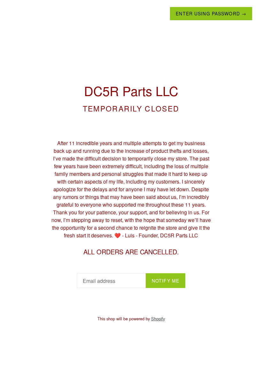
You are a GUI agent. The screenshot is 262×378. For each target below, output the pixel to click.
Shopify (158, 319)
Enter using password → (211, 13)
